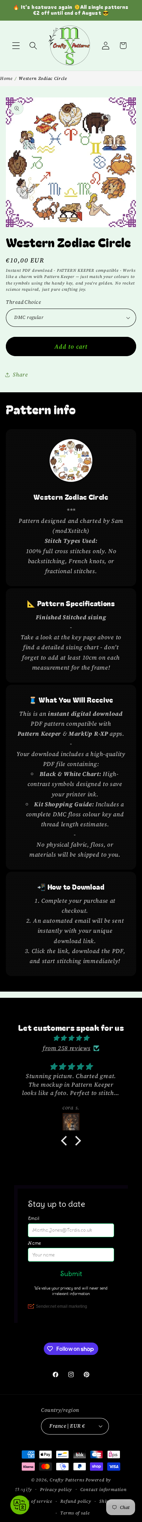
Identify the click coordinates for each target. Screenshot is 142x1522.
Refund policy (75, 1501)
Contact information (103, 1489)
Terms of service (34, 1501)
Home (6, 78)
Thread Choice (23, 302)
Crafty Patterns (67, 1480)
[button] (16, 45)
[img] (71, 1038)
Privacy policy (56, 1489)
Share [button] (20, 374)
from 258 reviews (66, 1048)
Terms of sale (75, 1513)
